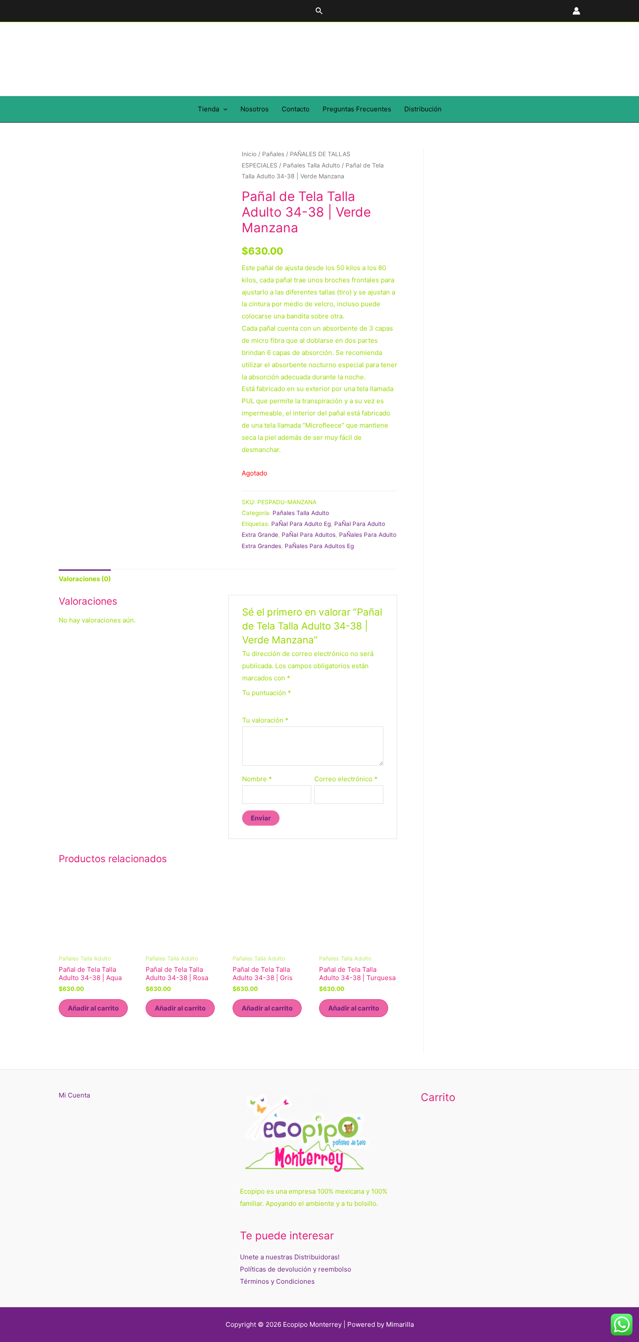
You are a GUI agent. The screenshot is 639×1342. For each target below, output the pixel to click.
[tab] (85, 578)
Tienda (208, 109)
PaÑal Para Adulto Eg (301, 523)
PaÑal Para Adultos (309, 534)
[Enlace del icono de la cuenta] (576, 11)
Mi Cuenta (74, 1095)
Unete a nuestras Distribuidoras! (289, 1257)
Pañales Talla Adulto (311, 165)
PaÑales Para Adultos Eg (319, 545)
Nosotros (254, 109)
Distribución (423, 109)
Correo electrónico (346, 779)
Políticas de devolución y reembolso (295, 1269)
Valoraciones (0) (85, 579)
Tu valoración (265, 720)
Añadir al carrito (93, 1008)
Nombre (257, 779)
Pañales (273, 154)
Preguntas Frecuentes (357, 109)
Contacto (296, 109)
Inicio (249, 154)
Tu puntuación (266, 693)
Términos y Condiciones (277, 1281)
